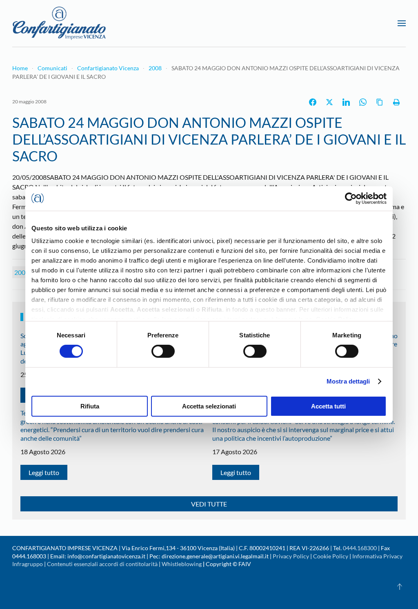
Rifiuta (89, 406)
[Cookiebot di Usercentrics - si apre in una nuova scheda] (351, 198)
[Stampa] (396, 102)
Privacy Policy (291, 556)
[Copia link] (379, 102)
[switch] (163, 351)
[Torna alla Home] (59, 23)
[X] (329, 102)
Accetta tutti (328, 406)
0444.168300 (360, 547)
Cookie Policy (330, 556)
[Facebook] (312, 102)
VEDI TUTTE (209, 504)
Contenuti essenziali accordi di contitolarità (103, 563)
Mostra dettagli (348, 381)
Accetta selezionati (209, 406)
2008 (21, 272)
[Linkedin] (346, 102)
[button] (402, 23)
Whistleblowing (182, 563)
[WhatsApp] (363, 102)
